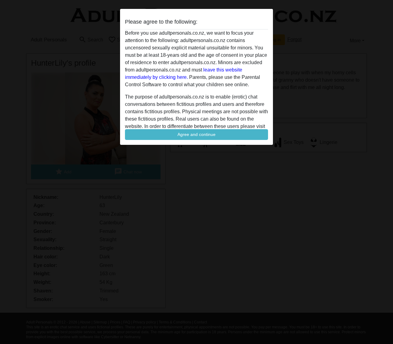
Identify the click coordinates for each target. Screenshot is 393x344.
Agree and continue (196, 134)
